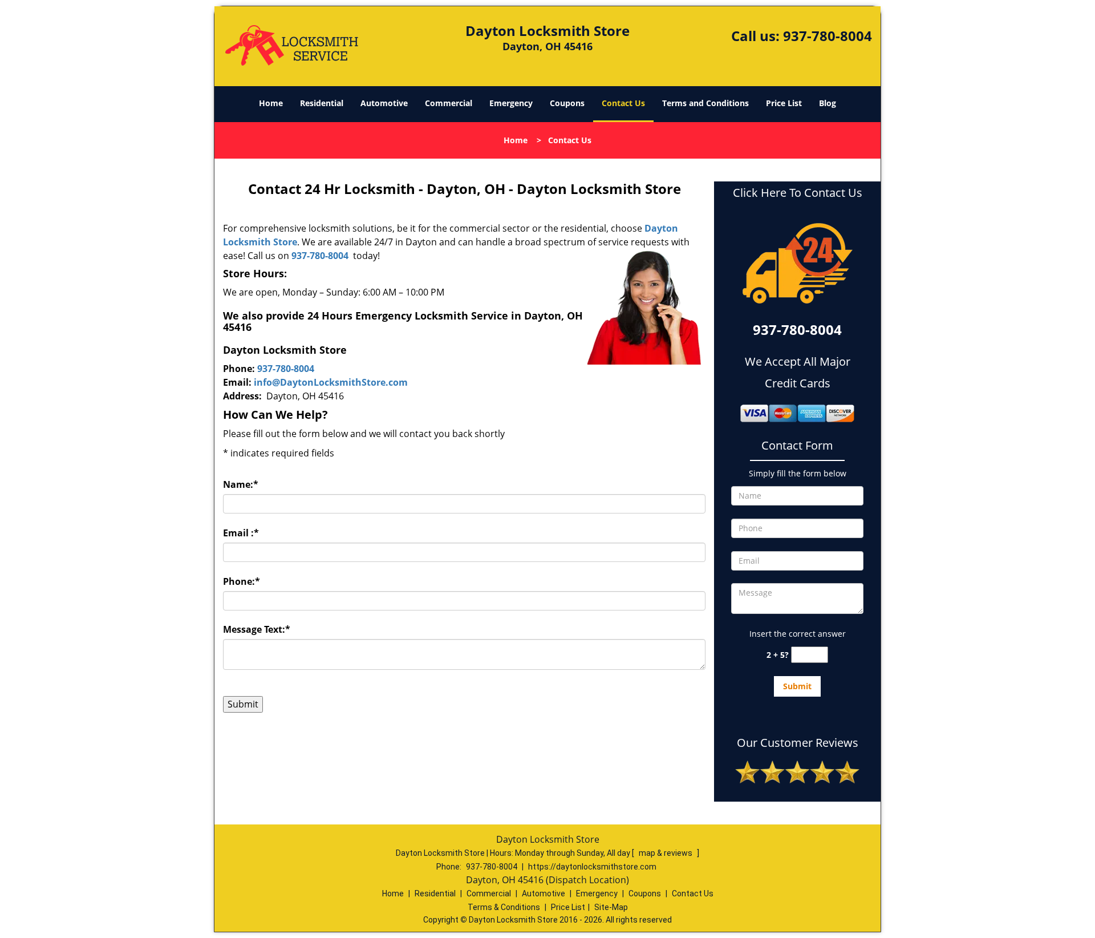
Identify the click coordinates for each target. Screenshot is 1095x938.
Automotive (384, 103)
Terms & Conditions (504, 907)
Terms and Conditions (705, 103)
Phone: (241, 581)
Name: (240, 484)
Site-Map (611, 907)
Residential (321, 103)
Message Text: (256, 629)
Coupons (567, 103)
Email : (241, 533)
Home (271, 103)
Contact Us (623, 103)
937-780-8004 (827, 35)
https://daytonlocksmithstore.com (592, 866)
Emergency (511, 103)
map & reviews (666, 853)
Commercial (448, 103)
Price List (784, 103)
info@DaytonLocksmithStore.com (331, 382)
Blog (827, 103)
